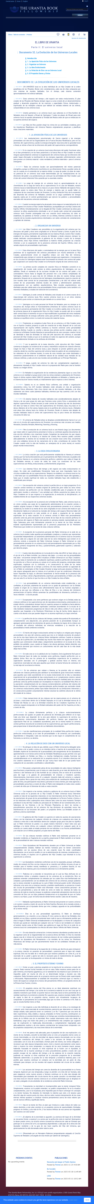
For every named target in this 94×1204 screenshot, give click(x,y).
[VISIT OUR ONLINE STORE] (84, 35)
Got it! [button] (87, 1200)
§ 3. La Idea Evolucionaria (35, 67)
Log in (86, 1)
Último (10, 34)
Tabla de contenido (19, 34)
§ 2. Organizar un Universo (35, 64)
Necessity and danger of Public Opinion (61, 1162)
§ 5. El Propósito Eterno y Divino (37, 73)
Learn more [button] (73, 1200)
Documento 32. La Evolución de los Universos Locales (48, 52)
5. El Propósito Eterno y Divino (48, 963)
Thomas (58, 1164)
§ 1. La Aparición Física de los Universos (40, 61)
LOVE (49, 1176)
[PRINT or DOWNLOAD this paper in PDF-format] (63, 35)
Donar (19, 1)
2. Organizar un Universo (48, 225)
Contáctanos (10, 1)
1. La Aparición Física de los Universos (48, 134)
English (25, 1)
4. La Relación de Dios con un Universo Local (48, 743)
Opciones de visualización (79, 38)
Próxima (29, 34)
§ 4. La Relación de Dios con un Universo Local (43, 70)
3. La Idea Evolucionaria (48, 450)
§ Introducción (31, 58)
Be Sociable (51, 1169)
